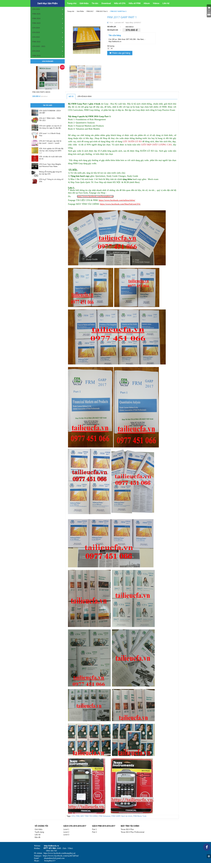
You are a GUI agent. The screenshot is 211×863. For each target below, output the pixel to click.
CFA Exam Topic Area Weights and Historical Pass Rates (50, 165)
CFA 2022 (36, 37)
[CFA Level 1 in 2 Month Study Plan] (35, 135)
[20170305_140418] (73, 84)
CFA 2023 (36, 32)
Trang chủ (70, 11)
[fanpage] (206, 848)
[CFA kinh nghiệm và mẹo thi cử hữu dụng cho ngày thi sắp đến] (35, 128)
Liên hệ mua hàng (84, 96)
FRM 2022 (36, 42)
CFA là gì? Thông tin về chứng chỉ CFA (51, 180)
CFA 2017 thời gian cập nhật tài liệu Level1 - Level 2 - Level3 (50, 142)
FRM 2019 (36, 56)
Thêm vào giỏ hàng (120, 53)
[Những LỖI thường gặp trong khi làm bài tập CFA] (35, 174)
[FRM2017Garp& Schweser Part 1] (82, 84)
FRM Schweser (104, 816)
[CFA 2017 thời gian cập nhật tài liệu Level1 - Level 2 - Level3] (35, 143)
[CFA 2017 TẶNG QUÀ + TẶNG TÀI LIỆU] (35, 120)
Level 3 (66, 835)
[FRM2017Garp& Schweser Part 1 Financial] (89, 84)
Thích (111, 22)
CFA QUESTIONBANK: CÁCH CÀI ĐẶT (50, 111)
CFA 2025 (36, 9)
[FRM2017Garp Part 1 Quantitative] (97, 69)
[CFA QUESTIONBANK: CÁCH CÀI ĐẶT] (35, 113)
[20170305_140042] (90, 77)
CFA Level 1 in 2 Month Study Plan (49, 134)
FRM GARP (115, 816)
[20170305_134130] (82, 77)
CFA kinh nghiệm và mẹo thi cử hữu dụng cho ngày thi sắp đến (50, 127)
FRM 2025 (36, 14)
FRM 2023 (36, 23)
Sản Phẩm (80, 11)
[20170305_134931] (97, 77)
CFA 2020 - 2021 (38, 46)
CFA (73, 816)
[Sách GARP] (73, 69)
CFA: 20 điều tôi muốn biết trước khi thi (50, 157)
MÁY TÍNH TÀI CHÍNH (89, 816)
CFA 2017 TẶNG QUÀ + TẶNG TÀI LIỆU (50, 119)
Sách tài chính (126, 816)
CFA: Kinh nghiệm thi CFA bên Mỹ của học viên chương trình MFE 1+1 (51, 150)
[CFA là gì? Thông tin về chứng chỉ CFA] (35, 181)
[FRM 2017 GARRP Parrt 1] (82, 69)
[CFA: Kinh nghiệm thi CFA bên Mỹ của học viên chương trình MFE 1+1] (35, 150)
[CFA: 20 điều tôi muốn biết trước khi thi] (35, 158)
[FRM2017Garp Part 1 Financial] (90, 69)
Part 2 (94, 832)
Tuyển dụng (39, 832)
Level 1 (66, 829)
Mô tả (71, 96)
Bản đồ (37, 837)
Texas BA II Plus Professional (132, 832)
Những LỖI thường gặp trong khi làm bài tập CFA (50, 172)
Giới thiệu (38, 829)
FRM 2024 (36, 18)
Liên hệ (37, 835)
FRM (77, 816)
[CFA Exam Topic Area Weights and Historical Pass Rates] (35, 166)
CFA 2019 (36, 51)
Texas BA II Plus (127, 829)
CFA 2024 (36, 28)
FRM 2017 (90, 11)
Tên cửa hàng (115, 35)
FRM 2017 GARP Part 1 (118, 11)
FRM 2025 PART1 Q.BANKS (42, 92)
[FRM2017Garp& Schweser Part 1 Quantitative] (73, 77)
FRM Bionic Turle (139, 816)
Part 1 (94, 829)
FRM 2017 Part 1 (102, 11)
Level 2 (66, 832)
